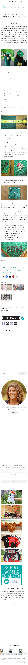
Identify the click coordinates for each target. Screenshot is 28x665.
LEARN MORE (14, 412)
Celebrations (7, 22)
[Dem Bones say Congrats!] (6, 287)
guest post (5, 310)
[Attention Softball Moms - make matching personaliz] (20, 650)
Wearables (14, 23)
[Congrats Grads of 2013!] (6, 297)
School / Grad (21, 22)
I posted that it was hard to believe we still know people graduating (14, 28)
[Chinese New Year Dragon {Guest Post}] (18, 287)
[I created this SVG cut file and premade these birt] (1, 650)
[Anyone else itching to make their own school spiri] (10, 650)
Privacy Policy (14, 483)
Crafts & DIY (14, 22)
